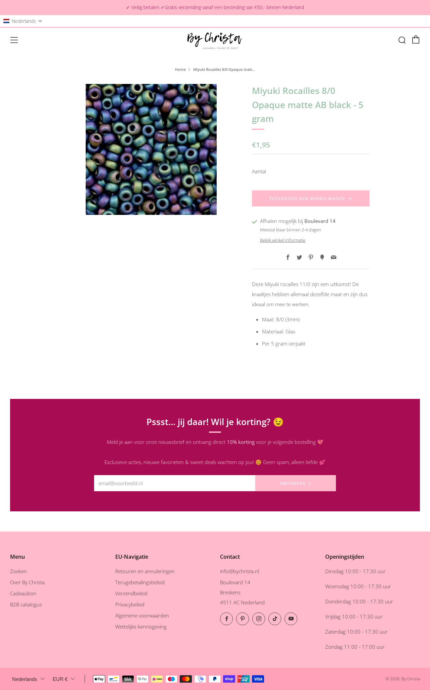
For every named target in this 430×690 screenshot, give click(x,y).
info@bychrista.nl (239, 571)
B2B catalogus (26, 604)
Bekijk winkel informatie (282, 240)
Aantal (259, 171)
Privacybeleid (129, 604)
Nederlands (24, 679)
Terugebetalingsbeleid (140, 582)
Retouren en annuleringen (145, 571)
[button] (23, 21)
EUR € (60, 679)
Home (180, 69)
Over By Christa (27, 582)
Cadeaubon (23, 593)
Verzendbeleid (131, 593)
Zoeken (18, 571)
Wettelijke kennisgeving (141, 626)
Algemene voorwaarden (142, 615)
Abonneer (292, 483)
